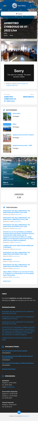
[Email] (19, 412)
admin (19, 83)
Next (32, 94)
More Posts (7, 281)
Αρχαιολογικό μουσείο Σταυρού (23, 135)
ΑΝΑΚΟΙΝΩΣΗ (28, 97)
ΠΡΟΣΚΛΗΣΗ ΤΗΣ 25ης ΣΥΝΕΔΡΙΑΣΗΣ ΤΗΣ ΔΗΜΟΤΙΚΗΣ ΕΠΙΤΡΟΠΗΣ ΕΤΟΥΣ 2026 (16, 265)
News (11, 35)
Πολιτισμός (16, 113)
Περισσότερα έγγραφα (8, 369)
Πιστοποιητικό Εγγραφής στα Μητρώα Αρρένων (18, 363)
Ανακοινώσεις (18, 214)
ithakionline (26, 416)
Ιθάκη (14, 124)
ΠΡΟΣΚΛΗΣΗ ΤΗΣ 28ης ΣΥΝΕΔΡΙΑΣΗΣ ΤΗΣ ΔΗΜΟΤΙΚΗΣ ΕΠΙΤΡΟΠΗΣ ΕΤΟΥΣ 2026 (16, 225)
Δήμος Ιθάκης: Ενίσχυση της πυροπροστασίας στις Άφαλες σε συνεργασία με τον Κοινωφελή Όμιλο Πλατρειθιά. (18, 273)
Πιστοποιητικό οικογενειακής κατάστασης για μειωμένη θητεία (17, 357)
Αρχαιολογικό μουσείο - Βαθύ (22, 145)
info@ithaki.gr (10, 387)
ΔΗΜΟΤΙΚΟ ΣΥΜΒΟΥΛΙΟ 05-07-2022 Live (10, 99)
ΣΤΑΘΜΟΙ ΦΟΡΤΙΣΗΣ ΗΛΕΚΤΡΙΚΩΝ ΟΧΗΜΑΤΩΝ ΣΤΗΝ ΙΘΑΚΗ (18, 246)
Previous (7, 94)
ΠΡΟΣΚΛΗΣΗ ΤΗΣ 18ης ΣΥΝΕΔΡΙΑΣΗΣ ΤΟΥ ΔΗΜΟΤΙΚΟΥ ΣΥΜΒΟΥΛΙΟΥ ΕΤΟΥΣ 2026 (16, 218)
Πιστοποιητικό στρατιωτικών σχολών (14, 351)
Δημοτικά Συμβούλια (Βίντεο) (17, 84)
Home (6, 35)
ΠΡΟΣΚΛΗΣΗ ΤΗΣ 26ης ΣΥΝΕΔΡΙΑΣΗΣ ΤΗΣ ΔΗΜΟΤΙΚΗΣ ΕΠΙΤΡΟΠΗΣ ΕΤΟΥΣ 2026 (16, 253)
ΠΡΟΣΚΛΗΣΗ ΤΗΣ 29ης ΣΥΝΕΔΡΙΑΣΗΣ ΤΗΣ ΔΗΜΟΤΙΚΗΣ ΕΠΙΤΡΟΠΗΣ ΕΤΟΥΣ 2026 (16, 211)
